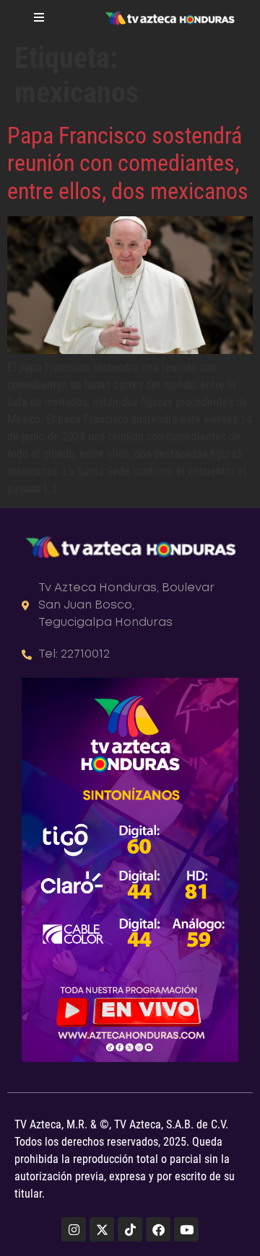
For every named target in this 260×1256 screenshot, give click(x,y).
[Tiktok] (130, 1229)
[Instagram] (73, 1229)
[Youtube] (186, 1229)
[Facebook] (158, 1229)
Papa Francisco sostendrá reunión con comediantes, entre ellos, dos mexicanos (127, 163)
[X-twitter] (102, 1229)
